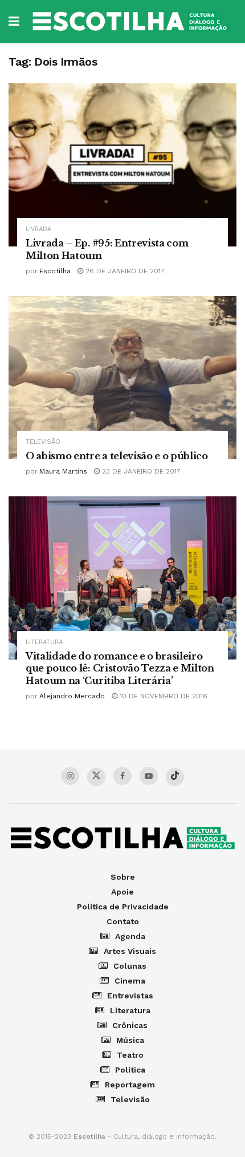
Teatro (130, 1054)
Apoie (122, 891)
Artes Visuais (130, 951)
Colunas (129, 965)
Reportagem (130, 1084)
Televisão (43, 442)
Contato (123, 921)
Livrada (38, 229)
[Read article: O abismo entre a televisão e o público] (122, 377)
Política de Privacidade (123, 906)
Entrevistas (130, 995)
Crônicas (130, 1025)
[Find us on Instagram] (70, 776)
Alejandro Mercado (72, 696)
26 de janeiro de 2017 (124, 271)
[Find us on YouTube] (149, 776)
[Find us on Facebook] (122, 776)
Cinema (130, 980)
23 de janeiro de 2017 (140, 471)
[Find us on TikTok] (175, 777)
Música (130, 1040)
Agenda (130, 936)
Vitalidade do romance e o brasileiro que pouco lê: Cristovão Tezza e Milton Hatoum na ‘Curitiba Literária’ (120, 668)
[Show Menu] (14, 21)
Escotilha (55, 271)
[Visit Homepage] (131, 21)
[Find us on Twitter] (96, 777)
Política (130, 1069)
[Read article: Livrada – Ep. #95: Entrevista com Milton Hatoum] (122, 164)
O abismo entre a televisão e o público (117, 456)
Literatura (44, 642)
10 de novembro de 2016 (162, 696)
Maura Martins (63, 471)
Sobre (123, 876)
